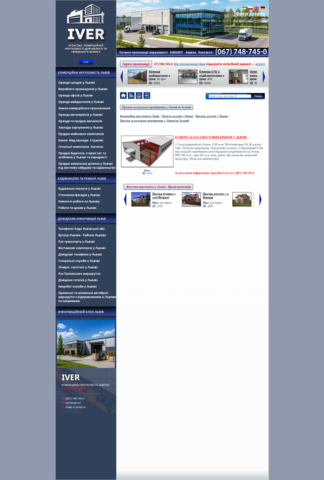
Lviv (85, 62)
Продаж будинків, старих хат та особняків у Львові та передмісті (82, 155)
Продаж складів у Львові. (211, 116)
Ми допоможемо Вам (180, 64)
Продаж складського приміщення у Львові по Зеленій (156, 107)
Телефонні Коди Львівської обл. (81, 229)
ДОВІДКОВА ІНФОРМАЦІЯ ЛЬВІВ (82, 219)
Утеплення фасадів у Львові (79, 195)
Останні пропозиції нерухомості (143, 52)
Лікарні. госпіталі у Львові (78, 267)
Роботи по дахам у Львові (77, 208)
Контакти (205, 52)
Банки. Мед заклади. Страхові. (81, 140)
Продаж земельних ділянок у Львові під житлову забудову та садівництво (86, 166)
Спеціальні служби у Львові (79, 261)
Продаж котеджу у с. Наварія (216, 195)
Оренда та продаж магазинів (80, 121)
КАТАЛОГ (176, 52)
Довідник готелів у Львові (78, 280)
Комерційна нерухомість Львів (84, 73)
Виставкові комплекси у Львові (82, 248)
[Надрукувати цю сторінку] (139, 96)
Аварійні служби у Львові (77, 286)
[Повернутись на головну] (123, 96)
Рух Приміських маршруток (79, 274)
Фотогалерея (250, 13)
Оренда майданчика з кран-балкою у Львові (159, 73)
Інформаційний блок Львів (81, 312)
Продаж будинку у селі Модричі (164, 195)
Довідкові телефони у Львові (80, 254)
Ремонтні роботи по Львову (79, 201)
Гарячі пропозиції (136, 64)
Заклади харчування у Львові (80, 127)
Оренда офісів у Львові (75, 95)
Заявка (190, 52)
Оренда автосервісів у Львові (80, 115)
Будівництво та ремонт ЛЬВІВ (82, 179)
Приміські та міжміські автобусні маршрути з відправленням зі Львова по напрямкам (87, 297)
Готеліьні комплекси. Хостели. (81, 147)
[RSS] (131, 96)
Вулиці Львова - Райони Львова (82, 235)
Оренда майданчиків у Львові (81, 102)
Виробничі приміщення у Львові (83, 89)
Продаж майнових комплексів (81, 134)
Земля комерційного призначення (84, 108)
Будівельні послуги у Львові (79, 189)
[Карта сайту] (146, 96)
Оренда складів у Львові (76, 83)
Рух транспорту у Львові (76, 242)
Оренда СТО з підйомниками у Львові (211, 73)
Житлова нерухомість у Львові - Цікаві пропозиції (158, 186)
